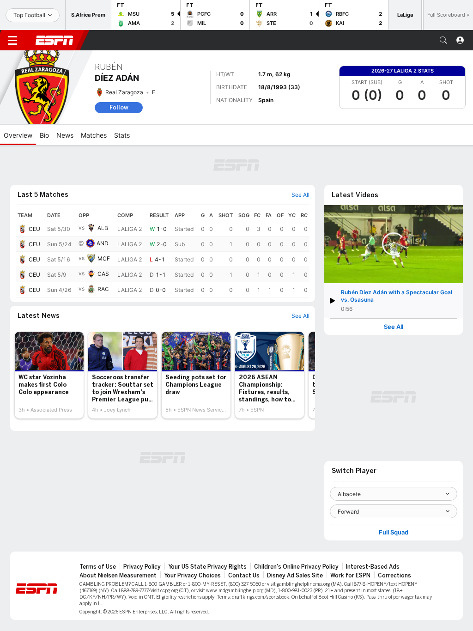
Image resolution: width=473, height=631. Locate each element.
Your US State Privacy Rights (207, 567)
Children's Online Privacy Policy (296, 567)
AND (103, 243)
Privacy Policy (142, 567)
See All (393, 326)
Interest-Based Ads (373, 567)
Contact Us (244, 575)
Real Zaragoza (124, 92)
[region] (162, 253)
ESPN (54, 40)
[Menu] (12, 40)
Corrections (394, 575)
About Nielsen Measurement (118, 575)
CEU (34, 228)
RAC (103, 288)
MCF (103, 258)
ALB (102, 227)
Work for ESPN (350, 575)
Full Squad (393, 532)
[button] (443, 40)
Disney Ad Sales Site (295, 575)
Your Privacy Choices (192, 575)
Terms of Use (97, 567)
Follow (118, 107)
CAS (103, 273)
